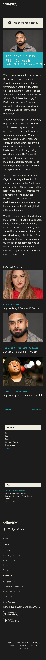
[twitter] (9, 529)
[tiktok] (18, 529)
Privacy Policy (21, 646)
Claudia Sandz (11, 304)
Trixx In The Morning (15, 391)
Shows (7, 448)
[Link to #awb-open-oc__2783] (40, 4)
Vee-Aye (7, 409)
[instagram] (13, 529)
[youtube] (22, 529)
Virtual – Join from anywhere (15, 491)
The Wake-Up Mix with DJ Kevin (20, 347)
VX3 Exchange (27, 643)
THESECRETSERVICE (22, 648)
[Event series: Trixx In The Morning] (40, 395)
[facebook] (4, 529)
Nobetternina (36, 409)
